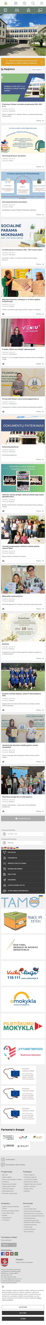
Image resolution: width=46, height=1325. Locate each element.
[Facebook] (2, 1253)
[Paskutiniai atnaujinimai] (24, 3)
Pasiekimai (12, 880)
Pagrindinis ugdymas (30, 1177)
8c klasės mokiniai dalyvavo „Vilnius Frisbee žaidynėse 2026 (21, 694)
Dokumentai (12, 858)
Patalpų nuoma (28, 1189)
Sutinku (23, 1319)
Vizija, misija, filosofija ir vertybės (12, 1179)
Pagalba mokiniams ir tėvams (33, 1184)
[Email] (16, 1253)
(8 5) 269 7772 (7, 1275)
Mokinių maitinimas (15, 869)
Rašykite (5, 1245)
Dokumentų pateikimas (10, 447)
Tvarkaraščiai (10, 1159)
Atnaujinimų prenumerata (18, 891)
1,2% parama (6, 1220)
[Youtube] (7, 1253)
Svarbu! (11, 160)
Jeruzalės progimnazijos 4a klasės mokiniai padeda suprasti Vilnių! (20, 547)
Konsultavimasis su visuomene (33, 1213)
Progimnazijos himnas (9, 1186)
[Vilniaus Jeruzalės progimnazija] (6, 3)
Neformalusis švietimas (31, 1182)
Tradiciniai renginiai (8, 1189)
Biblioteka (12, 874)
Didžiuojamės (13, 354)
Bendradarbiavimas (8, 1191)
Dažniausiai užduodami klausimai (34, 1216)
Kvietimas (5, 644)
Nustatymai (23, 1307)
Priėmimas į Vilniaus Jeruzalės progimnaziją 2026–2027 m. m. (22, 105)
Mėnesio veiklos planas (17, 863)
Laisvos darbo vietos (16, 885)
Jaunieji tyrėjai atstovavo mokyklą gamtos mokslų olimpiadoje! (20, 746)
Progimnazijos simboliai (9, 1184)
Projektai (12, 852)
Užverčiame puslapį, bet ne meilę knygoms (17, 797)
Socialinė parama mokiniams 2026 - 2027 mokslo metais (22, 250)
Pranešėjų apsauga (29, 1218)
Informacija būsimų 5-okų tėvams (14, 156)
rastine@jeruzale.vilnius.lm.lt (13, 1279)
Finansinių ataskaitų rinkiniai (10, 1211)
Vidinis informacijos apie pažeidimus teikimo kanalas (32, 1221)
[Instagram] (11, 1253)
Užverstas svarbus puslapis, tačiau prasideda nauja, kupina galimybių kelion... (23, 495)
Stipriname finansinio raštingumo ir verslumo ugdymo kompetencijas (21, 300)
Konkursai (12, 553)
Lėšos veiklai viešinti (8, 1213)
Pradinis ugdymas (29, 1175)
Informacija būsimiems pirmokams (14, 202)
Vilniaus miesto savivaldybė (24, 1262)
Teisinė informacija (29, 1229)
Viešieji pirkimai (6, 1217)
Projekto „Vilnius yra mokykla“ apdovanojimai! (18, 349)
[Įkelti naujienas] (16, 3)
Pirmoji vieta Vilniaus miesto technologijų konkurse (20, 399)
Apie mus (5, 1175)
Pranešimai (12, 111)
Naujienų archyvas (24, 818)
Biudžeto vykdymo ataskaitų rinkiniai (10, 1207)
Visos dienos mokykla (30, 1179)
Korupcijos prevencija (30, 1224)
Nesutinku (23, 1313)
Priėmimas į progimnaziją (9, 1193)
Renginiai (11, 306)
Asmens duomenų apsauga (32, 1211)
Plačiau (38, 120)
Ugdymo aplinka (7, 1177)
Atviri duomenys (29, 1231)
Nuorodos (27, 1206)
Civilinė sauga (28, 1227)
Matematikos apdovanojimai (12, 596)
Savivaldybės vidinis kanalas (15, 1165)
